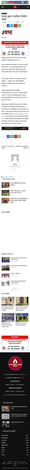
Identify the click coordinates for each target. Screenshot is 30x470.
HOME (3, 187)
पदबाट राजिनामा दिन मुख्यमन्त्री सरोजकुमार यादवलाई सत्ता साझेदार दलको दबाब (22, 308)
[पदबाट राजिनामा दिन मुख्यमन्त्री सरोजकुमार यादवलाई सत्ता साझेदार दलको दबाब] (22, 301)
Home (3, 11)
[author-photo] (15, 162)
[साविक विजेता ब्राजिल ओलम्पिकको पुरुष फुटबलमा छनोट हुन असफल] (8, 317)
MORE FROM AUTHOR (9, 179)
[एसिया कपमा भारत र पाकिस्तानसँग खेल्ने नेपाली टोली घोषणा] (6, 260)
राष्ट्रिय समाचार (8, 11)
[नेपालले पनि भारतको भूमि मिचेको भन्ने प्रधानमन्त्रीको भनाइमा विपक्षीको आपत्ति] (6, 200)
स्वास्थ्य (19, 463)
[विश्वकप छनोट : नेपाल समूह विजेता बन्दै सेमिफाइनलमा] (22, 317)
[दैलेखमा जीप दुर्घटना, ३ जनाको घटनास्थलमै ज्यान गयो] (6, 193)
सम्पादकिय (3, 463)
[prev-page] (3, 206)
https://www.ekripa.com (15, 166)
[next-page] (5, 206)
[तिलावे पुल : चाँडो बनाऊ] (6, 275)
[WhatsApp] (19, 25)
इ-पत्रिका (15, 465)
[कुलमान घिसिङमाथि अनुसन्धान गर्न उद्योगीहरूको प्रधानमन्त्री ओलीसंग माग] (8, 301)
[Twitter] (12, 25)
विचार (26, 463)
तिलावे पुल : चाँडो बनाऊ (15, 273)
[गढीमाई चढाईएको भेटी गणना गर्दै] (6, 424)
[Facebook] (8, 25)
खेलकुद (3, 321)
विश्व (23, 463)
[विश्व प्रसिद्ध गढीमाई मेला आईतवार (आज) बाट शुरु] (6, 409)
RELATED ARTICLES (8, 177)
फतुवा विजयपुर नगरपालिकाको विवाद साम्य (19, 265)
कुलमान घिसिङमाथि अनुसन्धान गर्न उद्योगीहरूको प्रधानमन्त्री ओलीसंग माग (7, 308)
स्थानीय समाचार (23, 461)
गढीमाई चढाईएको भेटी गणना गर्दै (17, 422)
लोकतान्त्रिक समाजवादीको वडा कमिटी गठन (21, 147)
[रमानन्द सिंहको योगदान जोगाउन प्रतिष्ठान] (6, 185)
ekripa (4, 22)
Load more (14, 288)
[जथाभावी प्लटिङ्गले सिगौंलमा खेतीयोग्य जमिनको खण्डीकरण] (6, 283)
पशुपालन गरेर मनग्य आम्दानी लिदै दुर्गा (8, 147)
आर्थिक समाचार (9, 463)
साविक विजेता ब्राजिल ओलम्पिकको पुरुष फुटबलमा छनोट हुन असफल (7, 325)
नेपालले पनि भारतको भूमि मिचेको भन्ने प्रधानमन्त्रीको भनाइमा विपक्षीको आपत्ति (19, 200)
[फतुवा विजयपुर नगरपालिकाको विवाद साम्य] (6, 267)
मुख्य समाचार (18, 304)
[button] (2, 7)
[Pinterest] (15, 25)
